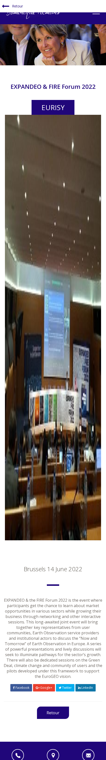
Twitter (66, 688)
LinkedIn (87, 688)
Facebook (22, 688)
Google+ (45, 688)
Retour (17, 6)
